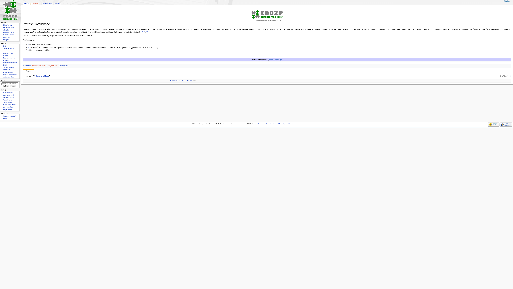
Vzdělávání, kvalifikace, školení (44, 66)
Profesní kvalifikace (41, 76)
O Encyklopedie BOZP (285, 124)
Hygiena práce (8, 72)
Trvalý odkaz (7, 102)
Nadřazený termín (176, 80)
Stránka (26, 3)
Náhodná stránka (9, 35)
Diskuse (35, 3)
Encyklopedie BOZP (9, 27)
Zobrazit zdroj (47, 3)
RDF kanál (504, 76)
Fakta (28, 71)
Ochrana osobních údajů (266, 124)
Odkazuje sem (8, 92)
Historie (57, 3)
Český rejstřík (64, 66)
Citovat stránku (8, 107)
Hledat (3, 80)
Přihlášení (507, 1)
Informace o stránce (9, 105)
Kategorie (27, 66)
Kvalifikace (188, 80)
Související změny (9, 95)
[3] (147, 31)
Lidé (4, 46)
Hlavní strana (7, 25)
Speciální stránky (9, 97)
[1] (142, 31)
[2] (144, 31)
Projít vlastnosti (8, 110)
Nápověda (6, 37)
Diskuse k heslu (274, 60)
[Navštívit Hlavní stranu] (10, 10)
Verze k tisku (7, 100)
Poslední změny (8, 32)
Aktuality (6, 30)
